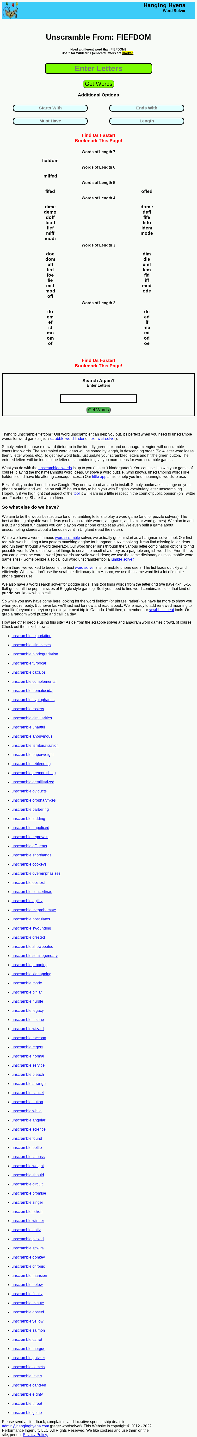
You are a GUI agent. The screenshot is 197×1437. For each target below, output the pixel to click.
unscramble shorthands (31, 855)
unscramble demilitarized (33, 782)
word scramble (67, 538)
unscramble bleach (28, 1074)
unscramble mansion (29, 1275)
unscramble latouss (28, 1157)
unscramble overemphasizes (36, 873)
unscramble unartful (28, 727)
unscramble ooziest (28, 882)
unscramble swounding (31, 928)
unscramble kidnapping (31, 974)
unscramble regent (27, 1047)
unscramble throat (27, 1403)
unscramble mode (27, 983)
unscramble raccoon (29, 1038)
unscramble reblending (31, 764)
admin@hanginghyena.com (25, 1426)
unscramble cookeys (29, 864)
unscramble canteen (29, 1385)
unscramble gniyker (28, 1358)
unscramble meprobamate (34, 910)
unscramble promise (29, 1193)
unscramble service (28, 1065)
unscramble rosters (28, 709)
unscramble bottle (27, 1148)
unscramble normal (28, 1056)
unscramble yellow (27, 1321)
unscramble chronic (28, 1266)
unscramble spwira (28, 1248)
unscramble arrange (29, 1084)
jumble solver (122, 559)
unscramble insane (28, 1020)
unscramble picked (28, 1239)
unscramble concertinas (32, 892)
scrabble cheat (161, 610)
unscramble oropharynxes (34, 800)
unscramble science (29, 1129)
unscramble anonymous (32, 736)
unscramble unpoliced (30, 828)
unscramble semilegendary (35, 956)
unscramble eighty (27, 1394)
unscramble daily (26, 1230)
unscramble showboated (32, 946)
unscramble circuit (27, 1184)
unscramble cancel (28, 1093)
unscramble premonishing (34, 773)
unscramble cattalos (29, 672)
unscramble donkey (28, 1257)
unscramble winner (28, 1221)
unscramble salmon (28, 1330)
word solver (85, 567)
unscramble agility (27, 901)
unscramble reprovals (30, 837)
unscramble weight (28, 1166)
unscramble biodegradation (35, 654)
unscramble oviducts (29, 791)
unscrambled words (55, 468)
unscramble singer (27, 1202)
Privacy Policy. (35, 1435)
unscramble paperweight (33, 755)
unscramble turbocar (29, 663)
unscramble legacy (28, 1010)
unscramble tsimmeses (31, 645)
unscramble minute (28, 1303)
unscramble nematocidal (32, 691)
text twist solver (103, 439)
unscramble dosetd (28, 1312)
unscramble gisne (27, 1413)
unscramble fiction (27, 1211)
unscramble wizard (28, 1029)
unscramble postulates (31, 919)
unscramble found (27, 1138)
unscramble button (27, 1102)
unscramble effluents (29, 846)
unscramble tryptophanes (33, 700)
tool (77, 493)
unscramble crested (28, 937)
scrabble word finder (67, 439)
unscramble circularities (32, 718)
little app (99, 477)
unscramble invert (27, 1376)
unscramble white (27, 1111)
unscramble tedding (28, 819)
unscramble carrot (27, 1339)
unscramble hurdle (27, 1001)
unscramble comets (28, 1367)
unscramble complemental (34, 681)
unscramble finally (27, 1294)
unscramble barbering (30, 809)
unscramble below (27, 1285)
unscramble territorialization (35, 745)
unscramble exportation (31, 636)
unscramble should (28, 1175)
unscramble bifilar (27, 992)
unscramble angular (28, 1120)
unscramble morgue (28, 1349)
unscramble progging (30, 965)
